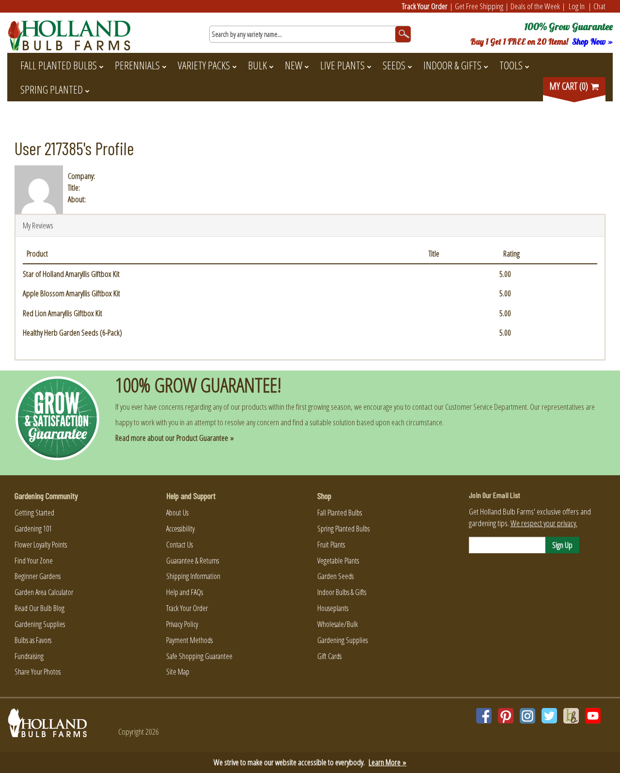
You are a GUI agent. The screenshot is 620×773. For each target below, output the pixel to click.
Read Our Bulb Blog (39, 608)
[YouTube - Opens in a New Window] (593, 716)
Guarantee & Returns (192, 560)
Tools (511, 65)
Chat (599, 6)
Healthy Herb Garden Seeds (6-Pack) (72, 332)
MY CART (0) (569, 86)
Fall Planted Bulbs (58, 65)
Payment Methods (189, 640)
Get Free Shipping (479, 6)
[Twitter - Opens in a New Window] (549, 716)
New (293, 65)
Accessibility (180, 528)
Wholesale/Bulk (337, 624)
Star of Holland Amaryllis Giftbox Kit (71, 273)
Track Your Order (425, 6)
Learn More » (387, 762)
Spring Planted (51, 89)
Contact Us (179, 544)
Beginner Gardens (38, 576)
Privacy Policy (182, 624)
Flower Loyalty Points (41, 544)
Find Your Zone (34, 560)
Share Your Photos (38, 671)
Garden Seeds (335, 576)
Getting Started (34, 512)
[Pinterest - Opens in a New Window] (505, 716)
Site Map (177, 671)
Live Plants (342, 65)
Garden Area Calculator (44, 592)
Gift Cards (329, 656)
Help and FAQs (184, 592)
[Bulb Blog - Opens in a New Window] (571, 716)
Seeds (394, 65)
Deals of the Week (535, 6)
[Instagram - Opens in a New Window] (527, 716)
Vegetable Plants (338, 560)
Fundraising (29, 656)
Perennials (137, 65)
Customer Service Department (486, 406)
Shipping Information (193, 576)
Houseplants (332, 608)
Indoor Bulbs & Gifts (341, 592)
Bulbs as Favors (33, 640)
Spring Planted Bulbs (343, 528)
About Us (177, 512)
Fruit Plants (331, 544)
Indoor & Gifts (452, 65)
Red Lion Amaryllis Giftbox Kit (62, 313)
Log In (577, 6)
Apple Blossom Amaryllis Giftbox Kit (71, 293)
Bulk (257, 65)
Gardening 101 (33, 528)
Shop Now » (592, 41)
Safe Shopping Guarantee (199, 656)
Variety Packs (204, 65)
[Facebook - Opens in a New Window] (484, 716)
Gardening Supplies (40, 624)
